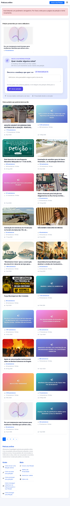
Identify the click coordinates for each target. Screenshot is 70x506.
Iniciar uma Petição (57, 2)
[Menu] (67, 2)
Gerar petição (16, 89)
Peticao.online (6, 2)
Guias (5, 462)
